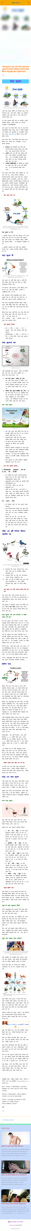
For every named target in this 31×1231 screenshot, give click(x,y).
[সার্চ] (29, 3)
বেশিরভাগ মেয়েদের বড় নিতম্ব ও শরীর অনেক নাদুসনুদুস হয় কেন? (13, 1203)
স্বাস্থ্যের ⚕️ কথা (15, 2)
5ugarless (11, 1225)
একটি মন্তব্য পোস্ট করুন (8, 1120)
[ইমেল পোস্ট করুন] (3, 1107)
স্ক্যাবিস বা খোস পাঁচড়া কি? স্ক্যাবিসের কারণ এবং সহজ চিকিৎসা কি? (14, 1175)
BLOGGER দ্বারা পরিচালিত (16, 1221)
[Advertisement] (15, 47)
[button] (3, 75)
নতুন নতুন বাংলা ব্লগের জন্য (15, 1228)
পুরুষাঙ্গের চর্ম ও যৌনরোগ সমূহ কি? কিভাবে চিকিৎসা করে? (12, 1146)
